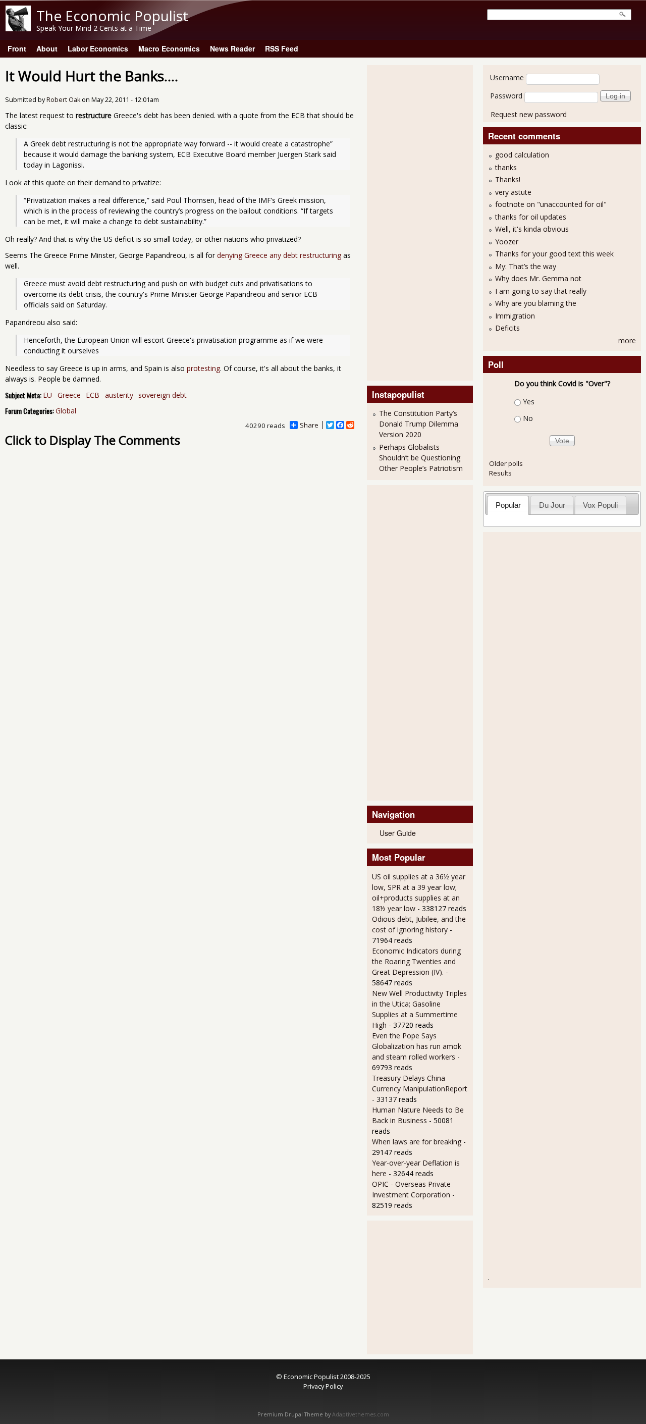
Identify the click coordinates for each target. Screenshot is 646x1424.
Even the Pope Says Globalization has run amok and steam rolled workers (416, 1046)
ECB (92, 395)
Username (507, 77)
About (47, 48)
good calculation (522, 155)
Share (309, 425)
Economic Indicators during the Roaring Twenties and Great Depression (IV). (416, 961)
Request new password (529, 114)
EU (47, 395)
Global (66, 410)
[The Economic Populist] (18, 28)
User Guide (398, 833)
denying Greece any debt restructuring (279, 255)
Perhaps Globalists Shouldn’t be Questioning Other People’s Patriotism (421, 457)
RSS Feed (281, 48)
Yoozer (506, 241)
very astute (513, 192)
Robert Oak (63, 99)
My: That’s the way (525, 266)
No (528, 418)
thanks (506, 167)
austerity (119, 395)
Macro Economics (169, 48)
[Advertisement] (412, 221)
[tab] (508, 505)
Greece (69, 395)
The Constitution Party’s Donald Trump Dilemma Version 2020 (418, 423)
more (627, 340)
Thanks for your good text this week (554, 253)
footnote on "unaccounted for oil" (551, 204)
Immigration (515, 316)
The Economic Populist (112, 15)
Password (506, 95)
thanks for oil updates (530, 217)
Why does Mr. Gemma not (538, 278)
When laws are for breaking (416, 1141)
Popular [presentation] (508, 505)
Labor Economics (98, 48)
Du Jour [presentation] (552, 505)
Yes (528, 401)
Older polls (506, 463)
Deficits (507, 328)
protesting (203, 368)
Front (17, 48)
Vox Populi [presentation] (600, 505)
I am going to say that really (540, 291)
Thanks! (507, 179)
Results (500, 473)
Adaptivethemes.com (360, 1414)
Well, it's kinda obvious (532, 229)
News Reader (232, 48)
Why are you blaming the (535, 303)
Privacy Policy (323, 1386)
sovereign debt (162, 395)
